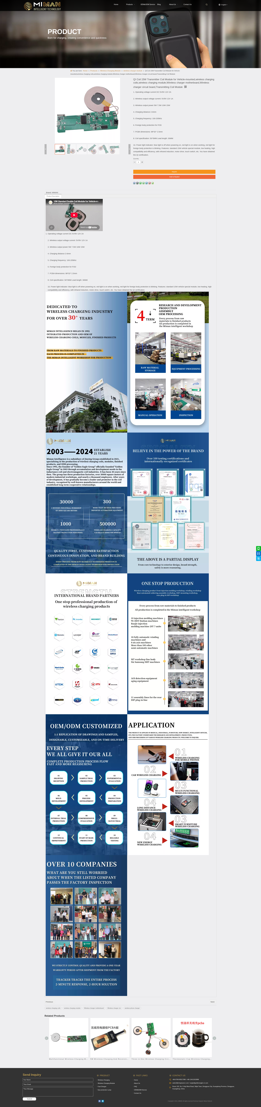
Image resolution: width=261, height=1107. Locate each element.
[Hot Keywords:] (206, 4)
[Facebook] (99, 1101)
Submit (29, 1099)
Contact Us (137, 1093)
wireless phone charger (132, 1008)
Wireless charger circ (114, 1008)
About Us (137, 1083)
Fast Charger (102, 1086)
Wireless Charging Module (106, 1083)
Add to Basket (174, 177)
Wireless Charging (104, 1080)
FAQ (135, 1086)
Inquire (174, 172)
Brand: (48, 193)
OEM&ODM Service (140, 1090)
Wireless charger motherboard (94, 1008)
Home (136, 1080)
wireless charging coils (53, 1008)
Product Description (53, 196)
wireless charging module (72, 1008)
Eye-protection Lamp (104, 1090)
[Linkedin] (102, 1101)
